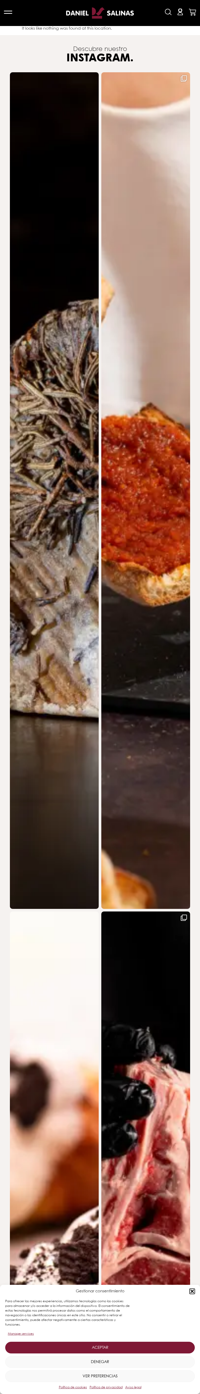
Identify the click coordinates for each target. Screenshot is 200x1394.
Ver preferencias (100, 1376)
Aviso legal (133, 1387)
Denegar (100, 1362)
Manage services (21, 1333)
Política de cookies (73, 1387)
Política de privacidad (106, 1387)
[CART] (192, 12)
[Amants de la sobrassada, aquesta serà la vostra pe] (145, 490)
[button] (192, 1291)
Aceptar (100, 1348)
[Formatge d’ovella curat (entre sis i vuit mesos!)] (54, 490)
